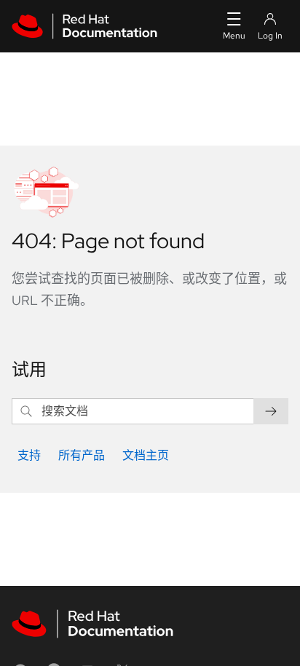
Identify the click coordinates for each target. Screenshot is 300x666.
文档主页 (145, 455)
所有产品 (81, 455)
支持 (29, 455)
